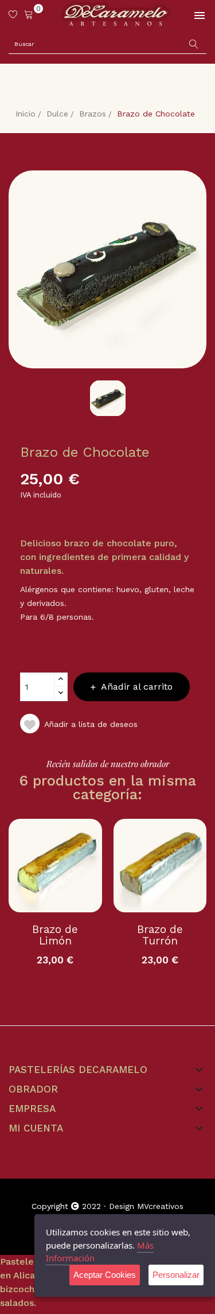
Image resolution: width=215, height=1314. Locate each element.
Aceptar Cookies (104, 1275)
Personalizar (176, 1275)
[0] (28, 14)
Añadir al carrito (137, 686)
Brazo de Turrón (160, 935)
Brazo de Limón (55, 935)
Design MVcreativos (146, 1206)
